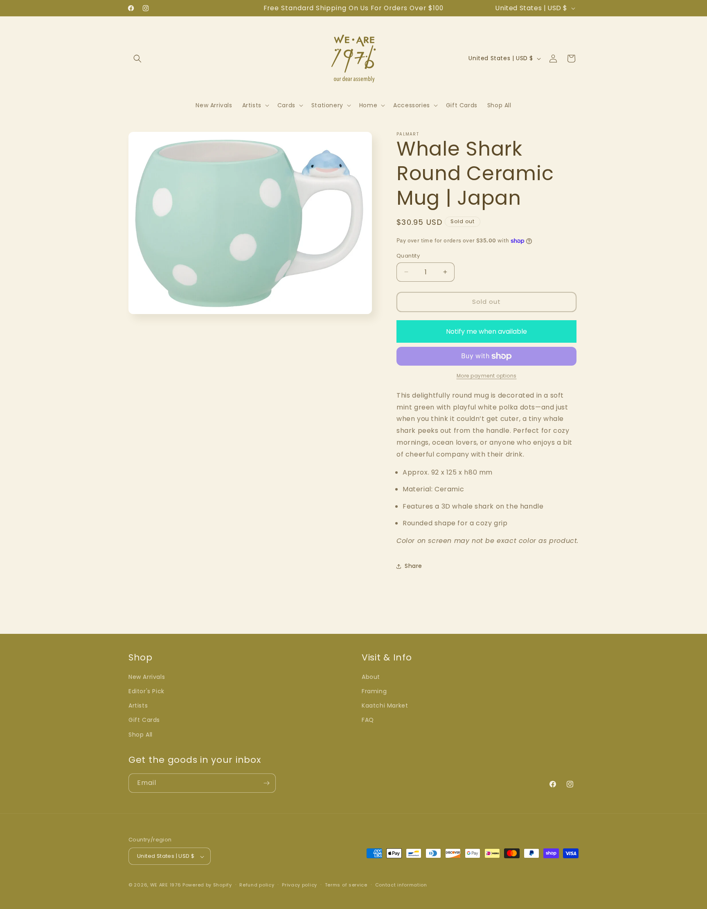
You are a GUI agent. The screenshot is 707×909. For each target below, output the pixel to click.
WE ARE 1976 (165, 885)
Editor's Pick (146, 691)
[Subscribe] (266, 783)
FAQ (368, 720)
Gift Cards (144, 720)
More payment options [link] (487, 375)
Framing (374, 691)
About (371, 677)
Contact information (401, 885)
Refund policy (256, 885)
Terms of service (346, 885)
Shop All (140, 734)
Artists (138, 706)
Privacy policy (299, 885)
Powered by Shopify (207, 885)
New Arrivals (146, 677)
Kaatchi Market (385, 706)
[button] (137, 59)
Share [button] (413, 566)
